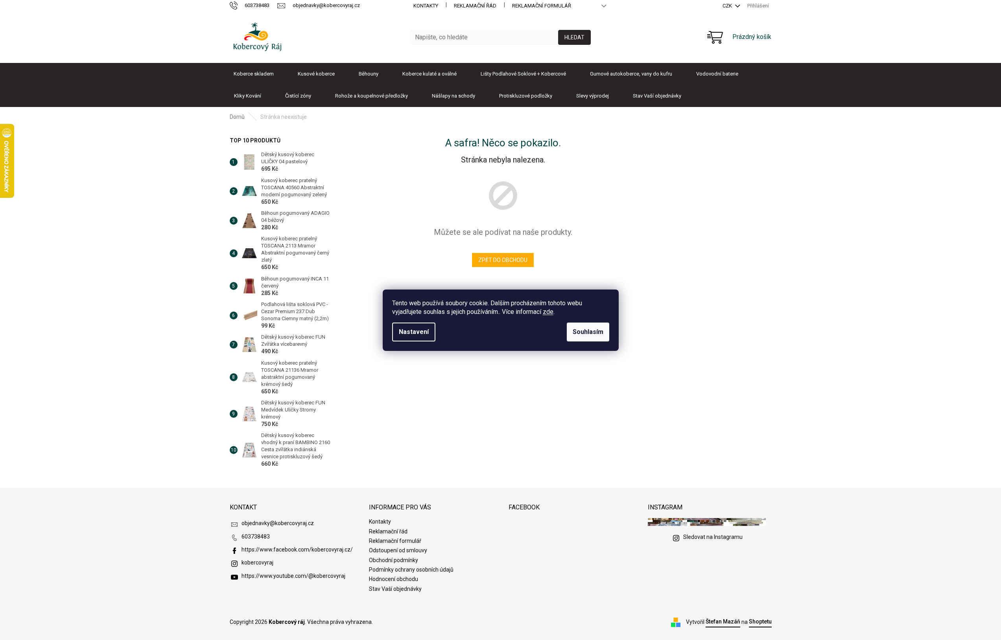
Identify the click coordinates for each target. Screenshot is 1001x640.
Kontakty (425, 6)
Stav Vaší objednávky (395, 589)
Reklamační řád (475, 6)
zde (548, 311)
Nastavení (414, 332)
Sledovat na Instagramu (713, 537)
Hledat (574, 37)
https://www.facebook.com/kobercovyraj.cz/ (297, 549)
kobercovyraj (257, 562)
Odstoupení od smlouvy (398, 550)
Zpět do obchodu (502, 260)
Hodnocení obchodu (393, 579)
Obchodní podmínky (393, 560)
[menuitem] (254, 74)
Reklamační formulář (541, 6)
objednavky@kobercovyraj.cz (277, 523)
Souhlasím (588, 332)
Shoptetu (760, 621)
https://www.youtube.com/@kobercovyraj (293, 576)
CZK (728, 6)
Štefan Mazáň (723, 621)
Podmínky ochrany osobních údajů (411, 569)
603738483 (255, 536)
